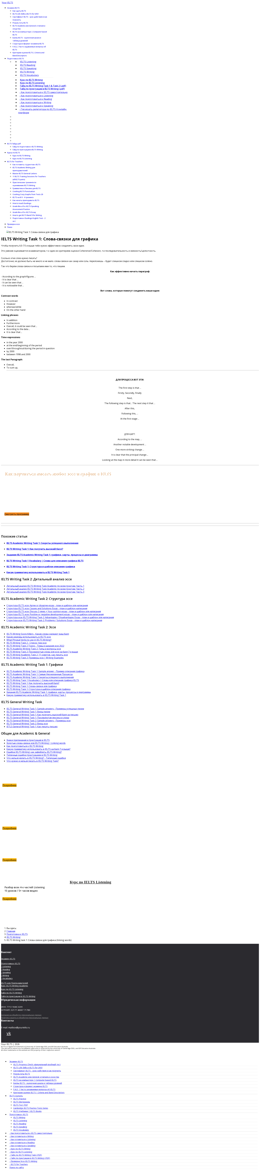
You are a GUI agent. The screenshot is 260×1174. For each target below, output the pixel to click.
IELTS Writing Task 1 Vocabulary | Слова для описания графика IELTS (44, 560)
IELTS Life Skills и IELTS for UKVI (25, 14)
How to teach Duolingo (22, 203)
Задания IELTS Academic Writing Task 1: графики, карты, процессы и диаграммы (52, 554)
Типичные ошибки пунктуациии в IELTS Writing (31, 755)
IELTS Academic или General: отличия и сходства (29, 27)
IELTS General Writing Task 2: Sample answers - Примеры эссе (38, 720)
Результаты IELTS (20, 23)
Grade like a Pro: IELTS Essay (24, 212)
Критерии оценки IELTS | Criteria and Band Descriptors (28, 54)
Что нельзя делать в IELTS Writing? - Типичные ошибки (36, 758)
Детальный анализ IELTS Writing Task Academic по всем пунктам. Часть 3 (45, 591)
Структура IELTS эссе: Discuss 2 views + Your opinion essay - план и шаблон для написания (53, 611)
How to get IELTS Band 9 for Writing (27, 215)
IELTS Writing (27, 71)
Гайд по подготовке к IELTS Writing (28, 146)
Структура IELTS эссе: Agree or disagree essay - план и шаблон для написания (47, 605)
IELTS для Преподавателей (14, 983)
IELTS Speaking (28, 68)
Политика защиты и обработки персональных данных (24, 1017)
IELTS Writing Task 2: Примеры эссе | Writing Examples (35, 657)
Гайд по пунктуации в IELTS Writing (28, 149)
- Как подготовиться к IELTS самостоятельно (44, 92)
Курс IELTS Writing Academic (14, 985)
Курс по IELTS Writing (31, 79)
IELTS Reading (27, 65)
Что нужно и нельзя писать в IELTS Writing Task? (32, 760)
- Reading (5, 969)
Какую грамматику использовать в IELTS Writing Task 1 (37, 572)
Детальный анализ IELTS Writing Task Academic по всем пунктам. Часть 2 (45, 588)
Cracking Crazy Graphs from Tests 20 (28, 194)
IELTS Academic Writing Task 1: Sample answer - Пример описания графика (45, 671)
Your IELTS (7, 2)
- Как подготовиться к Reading (36, 99)
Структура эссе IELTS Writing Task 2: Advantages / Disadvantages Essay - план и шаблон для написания (60, 617)
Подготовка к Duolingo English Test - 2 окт (29, 219)
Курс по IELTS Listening (32, 82)
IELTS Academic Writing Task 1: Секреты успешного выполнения (42, 543)
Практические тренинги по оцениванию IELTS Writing (24, 184)
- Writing (5, 975)
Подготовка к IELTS (15, 58)
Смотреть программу (16, 514)
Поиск (9, 227)
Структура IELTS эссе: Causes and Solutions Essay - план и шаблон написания (46, 608)
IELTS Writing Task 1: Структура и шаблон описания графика (40, 566)
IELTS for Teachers (15, 161)
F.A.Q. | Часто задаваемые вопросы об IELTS (29, 48)
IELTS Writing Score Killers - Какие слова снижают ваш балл (37, 633)
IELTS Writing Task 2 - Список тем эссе (26, 642)
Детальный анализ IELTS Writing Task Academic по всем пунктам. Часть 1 (45, 585)
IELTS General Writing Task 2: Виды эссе (27, 723)
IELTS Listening (28, 61)
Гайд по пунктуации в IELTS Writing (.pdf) (42, 88)
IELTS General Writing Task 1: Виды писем (28, 711)
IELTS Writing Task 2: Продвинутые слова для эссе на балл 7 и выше (42, 651)
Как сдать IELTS (19, 11)
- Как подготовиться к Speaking (36, 105)
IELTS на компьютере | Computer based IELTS (30, 33)
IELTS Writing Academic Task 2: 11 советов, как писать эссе (37, 654)
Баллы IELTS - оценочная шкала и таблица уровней (27, 39)
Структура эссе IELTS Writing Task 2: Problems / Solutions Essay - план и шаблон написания (54, 620)
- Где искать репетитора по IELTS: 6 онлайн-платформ (42, 111)
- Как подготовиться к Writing (35, 102)
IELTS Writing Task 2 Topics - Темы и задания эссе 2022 (35, 645)
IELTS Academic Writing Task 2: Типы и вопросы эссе (33, 648)
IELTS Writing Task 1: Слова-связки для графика (31, 686)
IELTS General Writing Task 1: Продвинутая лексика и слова (37, 717)
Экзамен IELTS (13, 8)
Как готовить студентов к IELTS (26, 164)
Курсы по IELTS (13, 152)
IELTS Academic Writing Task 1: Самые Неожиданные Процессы (39, 674)
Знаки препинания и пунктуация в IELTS (28, 740)
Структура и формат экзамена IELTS (28, 43)
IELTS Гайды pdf (14, 143)
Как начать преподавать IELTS (26, 200)
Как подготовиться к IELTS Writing (24, 746)
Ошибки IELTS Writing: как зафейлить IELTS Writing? (34, 752)
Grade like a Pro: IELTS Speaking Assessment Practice (26, 207)
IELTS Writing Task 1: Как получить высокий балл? (34, 548)
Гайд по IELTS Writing (90, 811)
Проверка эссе (13, 224)
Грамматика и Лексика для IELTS (26, 188)
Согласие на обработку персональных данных (21, 1015)
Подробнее (9, 785)
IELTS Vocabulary (29, 75)
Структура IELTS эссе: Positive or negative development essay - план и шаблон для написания (55, 614)
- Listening (6, 966)
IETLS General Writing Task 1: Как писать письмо (32, 726)
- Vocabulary (7, 978)
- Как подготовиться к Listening (36, 95)
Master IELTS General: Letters (25, 173)
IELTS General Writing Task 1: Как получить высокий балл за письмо (42, 714)
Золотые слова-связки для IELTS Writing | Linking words (36, 743)
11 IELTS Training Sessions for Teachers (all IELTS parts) (29, 178)
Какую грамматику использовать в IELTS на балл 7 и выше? (38, 749)
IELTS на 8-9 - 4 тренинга (23, 197)
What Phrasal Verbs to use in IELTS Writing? (28, 639)
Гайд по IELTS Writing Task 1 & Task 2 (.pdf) (43, 85)
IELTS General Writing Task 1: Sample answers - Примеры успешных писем (45, 708)
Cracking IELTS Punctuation (24, 191)
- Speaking (6, 972)
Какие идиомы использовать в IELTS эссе (28, 636)
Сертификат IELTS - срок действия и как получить (30, 18)
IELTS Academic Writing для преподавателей (24, 169)
